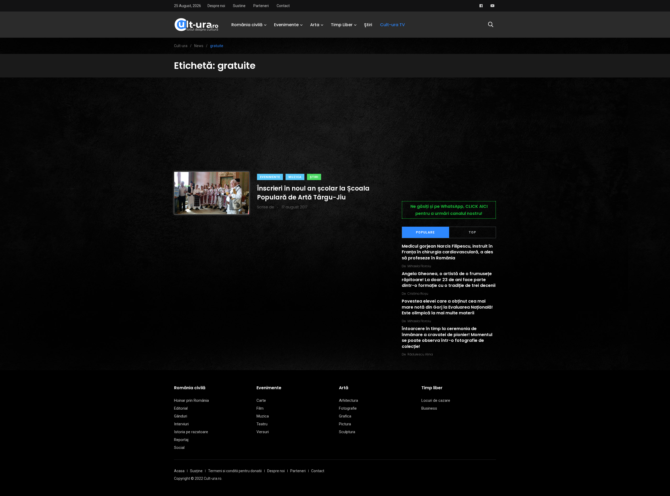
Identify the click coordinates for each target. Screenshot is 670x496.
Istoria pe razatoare (191, 432)
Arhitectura (348, 400)
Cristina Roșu (417, 293)
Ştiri (368, 25)
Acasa (179, 471)
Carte (261, 400)
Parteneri (261, 6)
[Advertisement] (335, 116)
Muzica (295, 177)
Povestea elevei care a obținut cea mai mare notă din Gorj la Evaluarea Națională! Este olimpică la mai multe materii (447, 307)
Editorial (181, 408)
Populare (425, 232)
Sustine (239, 6)
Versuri (262, 432)
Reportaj (181, 439)
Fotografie (348, 408)
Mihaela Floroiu (419, 266)
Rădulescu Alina (420, 354)
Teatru (261, 424)
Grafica (345, 416)
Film (260, 408)
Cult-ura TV (392, 25)
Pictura (345, 424)
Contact (283, 6)
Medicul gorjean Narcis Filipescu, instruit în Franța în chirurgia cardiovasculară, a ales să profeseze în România (447, 252)
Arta (314, 25)
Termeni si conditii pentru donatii (235, 471)
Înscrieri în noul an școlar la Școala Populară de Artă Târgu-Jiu (313, 193)
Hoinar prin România (191, 400)
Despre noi (216, 6)
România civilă (247, 25)
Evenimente (286, 25)
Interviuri (181, 424)
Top (472, 232)
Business (429, 408)
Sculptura (347, 432)
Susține (196, 471)
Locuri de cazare (435, 400)
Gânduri (180, 416)
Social (179, 447)
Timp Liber (342, 25)
